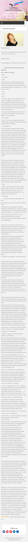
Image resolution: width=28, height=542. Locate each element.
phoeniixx (17, 539)
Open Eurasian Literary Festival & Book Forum (14, 15)
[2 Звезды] (3, 516)
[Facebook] (4, 531)
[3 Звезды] (5, 516)
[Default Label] (10, 531)
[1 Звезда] (2, 516)
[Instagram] (7, 531)
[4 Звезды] (6, 516)
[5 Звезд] (8, 516)
